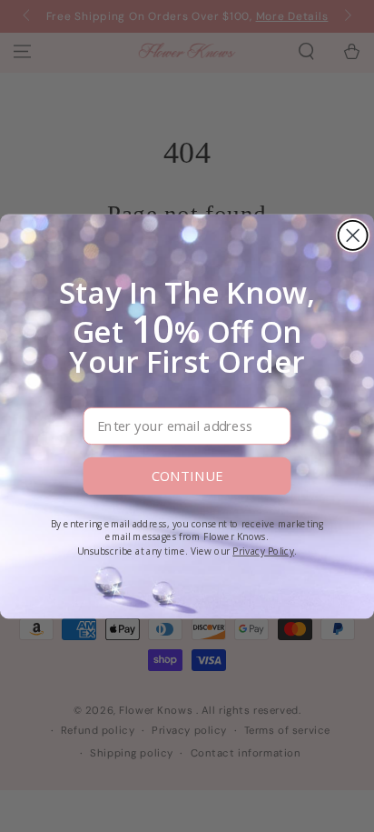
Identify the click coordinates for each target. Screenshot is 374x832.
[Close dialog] (353, 234)
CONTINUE (187, 475)
